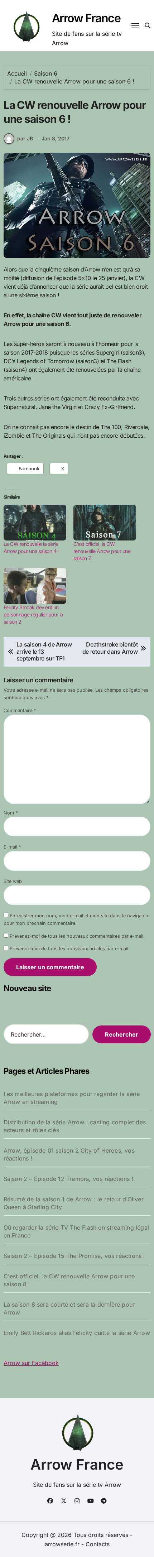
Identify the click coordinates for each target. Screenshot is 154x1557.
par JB (25, 138)
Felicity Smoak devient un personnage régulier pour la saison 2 (33, 614)
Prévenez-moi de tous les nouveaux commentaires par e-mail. (77, 936)
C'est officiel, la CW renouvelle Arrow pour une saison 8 (69, 1280)
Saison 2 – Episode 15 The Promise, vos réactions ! (74, 1255)
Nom (11, 813)
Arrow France (86, 18)
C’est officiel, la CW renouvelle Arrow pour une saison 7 (101, 551)
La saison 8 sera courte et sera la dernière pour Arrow (69, 1308)
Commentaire (20, 710)
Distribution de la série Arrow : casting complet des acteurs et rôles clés (75, 1126)
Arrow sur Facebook (31, 1362)
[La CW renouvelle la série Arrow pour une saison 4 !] (35, 522)
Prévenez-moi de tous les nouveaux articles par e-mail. (70, 948)
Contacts (98, 1544)
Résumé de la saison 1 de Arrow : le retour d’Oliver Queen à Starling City (74, 1203)
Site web (13, 881)
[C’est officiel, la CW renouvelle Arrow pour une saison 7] (104, 522)
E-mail (12, 847)
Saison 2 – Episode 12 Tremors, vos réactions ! (69, 1178)
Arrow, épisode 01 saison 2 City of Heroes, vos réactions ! (69, 1154)
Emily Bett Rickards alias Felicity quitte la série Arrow (77, 1332)
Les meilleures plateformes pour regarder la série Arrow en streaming (72, 1097)
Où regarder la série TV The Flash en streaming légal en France (76, 1231)
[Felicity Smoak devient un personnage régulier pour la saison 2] (35, 586)
